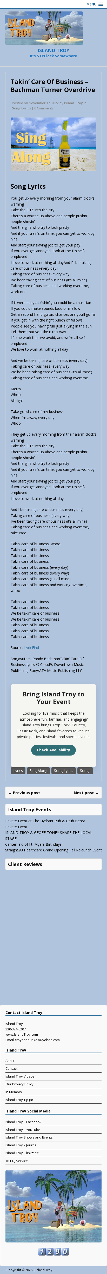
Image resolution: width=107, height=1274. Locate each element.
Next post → (86, 792)
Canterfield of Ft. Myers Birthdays (33, 844)
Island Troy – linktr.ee (22, 1153)
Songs (85, 770)
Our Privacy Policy (19, 1084)
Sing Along (38, 770)
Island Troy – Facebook (23, 1122)
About (10, 1060)
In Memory (13, 1092)
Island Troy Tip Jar (19, 1099)
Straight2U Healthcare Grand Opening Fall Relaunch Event (53, 850)
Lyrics (18, 770)
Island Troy (73, 103)
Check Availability (53, 749)
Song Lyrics (21, 108)
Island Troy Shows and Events (29, 1137)
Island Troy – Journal (21, 1145)
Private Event (16, 826)
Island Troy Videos (20, 1076)
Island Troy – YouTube (22, 1129)
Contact (11, 1068)
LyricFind (31, 647)
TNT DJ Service (16, 1160)
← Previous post (24, 792)
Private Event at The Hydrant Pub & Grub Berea (45, 820)
